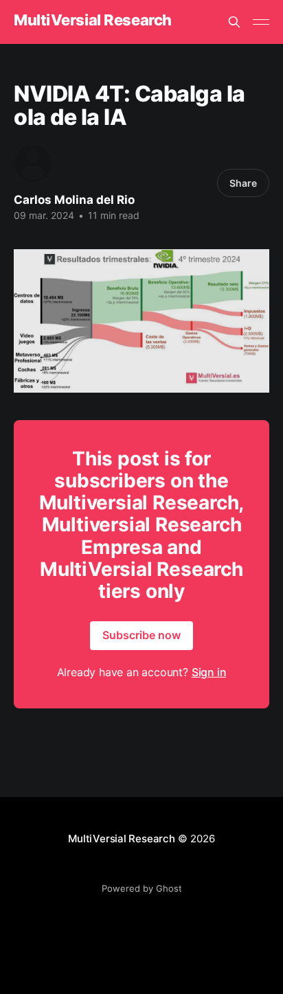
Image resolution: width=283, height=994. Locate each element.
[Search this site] (234, 22)
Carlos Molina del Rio (74, 200)
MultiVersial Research (93, 20)
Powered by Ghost (142, 888)
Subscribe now (141, 635)
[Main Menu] (261, 22)
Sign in (209, 672)
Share (243, 183)
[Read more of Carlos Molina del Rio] (33, 163)
